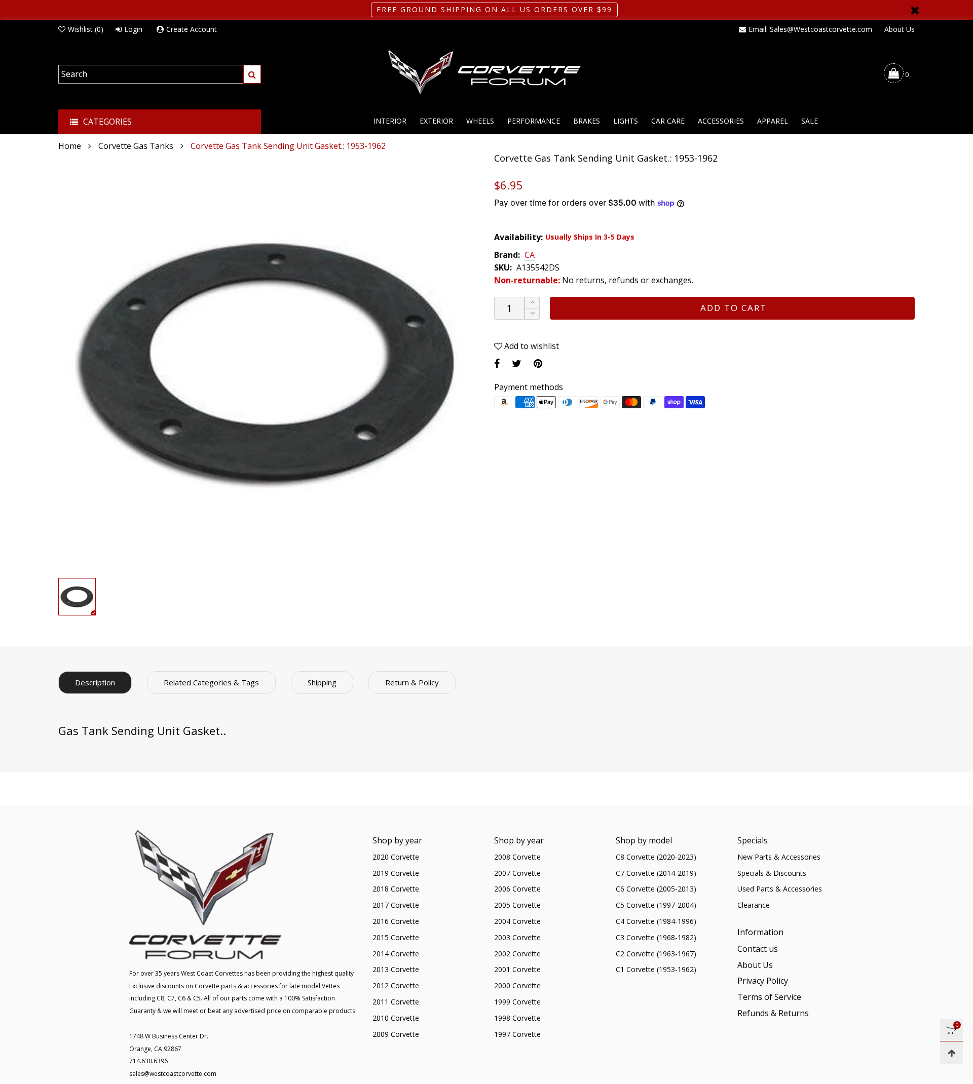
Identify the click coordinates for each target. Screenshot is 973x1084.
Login (133, 29)
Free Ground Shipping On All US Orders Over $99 (494, 9)
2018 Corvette (395, 889)
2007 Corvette (517, 873)
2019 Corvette (395, 873)
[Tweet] (516, 363)
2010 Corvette (395, 1018)
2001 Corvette (517, 969)
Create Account (191, 29)
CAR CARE (668, 121)
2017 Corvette (395, 905)
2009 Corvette (395, 1034)
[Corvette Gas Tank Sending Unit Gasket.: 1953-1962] (268, 362)
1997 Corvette (517, 1034)
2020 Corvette (395, 857)
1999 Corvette (517, 1001)
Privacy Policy (762, 980)
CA (530, 255)
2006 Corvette (517, 889)
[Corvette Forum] (486, 73)
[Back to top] (951, 1052)
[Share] (497, 363)
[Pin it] (538, 363)
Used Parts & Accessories (779, 889)
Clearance (753, 905)
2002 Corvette (517, 953)
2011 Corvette (395, 1001)
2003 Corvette (517, 937)
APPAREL (772, 121)
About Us (899, 29)
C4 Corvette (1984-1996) (656, 921)
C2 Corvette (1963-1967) (656, 953)
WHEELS (480, 121)
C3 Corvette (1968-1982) (656, 937)
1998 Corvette (517, 1018)
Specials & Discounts (771, 873)
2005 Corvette (517, 905)
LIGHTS (625, 121)
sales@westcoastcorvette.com (172, 1073)
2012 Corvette (395, 985)
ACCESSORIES (721, 121)
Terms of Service (769, 996)
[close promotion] (914, 10)
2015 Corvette (395, 937)
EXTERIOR (436, 121)
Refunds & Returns (773, 1013)
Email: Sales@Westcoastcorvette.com (810, 29)
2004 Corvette (517, 921)
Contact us (757, 948)
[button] (532, 314)
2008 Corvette (517, 857)
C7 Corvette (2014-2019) (656, 873)
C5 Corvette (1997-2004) (656, 905)
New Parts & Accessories (778, 857)
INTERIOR (389, 121)
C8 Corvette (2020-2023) (656, 857)
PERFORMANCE (533, 121)
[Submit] (252, 74)
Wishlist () (85, 29)
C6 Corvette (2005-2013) (656, 889)
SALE (809, 121)
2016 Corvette (395, 921)
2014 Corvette (395, 953)
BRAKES (586, 121)
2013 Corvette (395, 969)
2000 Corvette (517, 985)
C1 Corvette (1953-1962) (656, 969)
